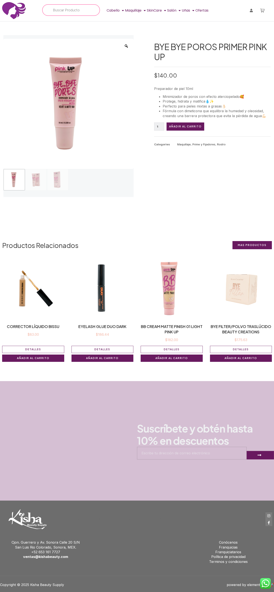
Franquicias (228, 547)
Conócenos (228, 542)
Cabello (113, 10)
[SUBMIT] (260, 455)
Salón (171, 10)
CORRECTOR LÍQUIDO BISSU (33, 326)
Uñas (186, 10)
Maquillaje (133, 10)
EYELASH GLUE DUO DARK (102, 326)
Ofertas (201, 10)
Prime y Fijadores (203, 144)
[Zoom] (126, 46)
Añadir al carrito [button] (33, 358)
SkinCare (154, 10)
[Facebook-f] (268, 522)
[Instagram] (268, 515)
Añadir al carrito (185, 126)
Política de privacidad (228, 557)
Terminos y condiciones (228, 561)
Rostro (221, 144)
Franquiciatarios (228, 552)
